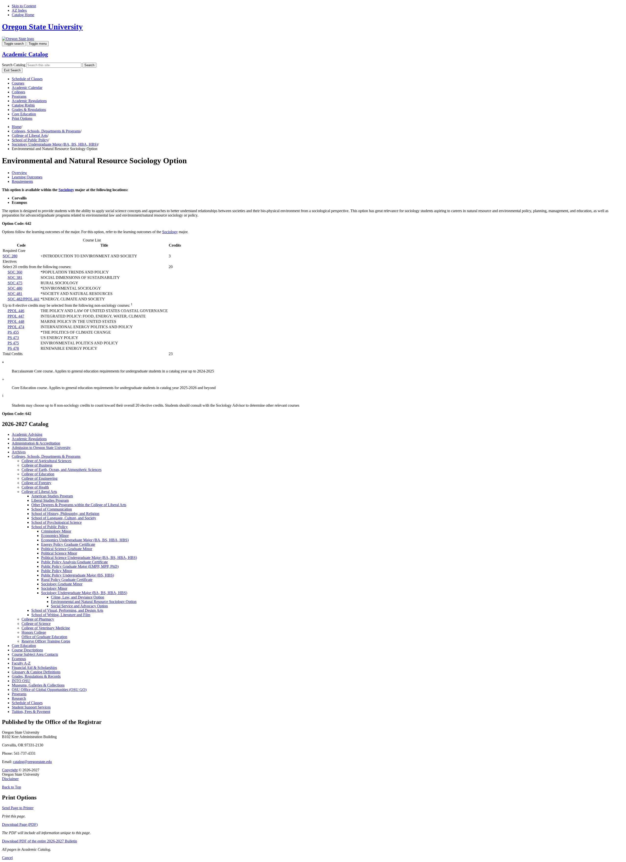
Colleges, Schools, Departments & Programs (46, 131)
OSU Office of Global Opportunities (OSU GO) (49, 689)
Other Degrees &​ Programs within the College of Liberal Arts (78, 505)
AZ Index (19, 10)
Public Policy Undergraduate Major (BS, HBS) (77, 575)
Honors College (34, 632)
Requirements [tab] (22, 181)
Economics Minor (55, 536)
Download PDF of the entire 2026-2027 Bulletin (39, 841)
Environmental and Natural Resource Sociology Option (93, 602)
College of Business (37, 465)
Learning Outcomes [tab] (27, 177)
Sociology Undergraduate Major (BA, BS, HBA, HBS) (55, 144)
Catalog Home (23, 15)
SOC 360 (15, 272)
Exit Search (12, 70)
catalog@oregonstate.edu (32, 762)
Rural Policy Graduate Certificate (66, 580)
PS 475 (13, 343)
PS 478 (13, 348)
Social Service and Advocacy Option (79, 606)
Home (16, 127)
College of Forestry (36, 483)
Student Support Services (31, 707)
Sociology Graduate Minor (61, 584)
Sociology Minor (54, 588)
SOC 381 (15, 277)
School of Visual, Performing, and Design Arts (67, 610)
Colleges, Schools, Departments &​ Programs (46, 456)
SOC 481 (15, 294)
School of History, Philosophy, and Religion (65, 514)
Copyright (10, 770)
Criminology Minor (56, 531)
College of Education (38, 474)
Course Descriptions (27, 650)
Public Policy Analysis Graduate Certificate (74, 562)
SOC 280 (10, 256)
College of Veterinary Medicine (46, 628)
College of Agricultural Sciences (46, 461)
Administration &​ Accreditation (36, 443)
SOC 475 (15, 283)
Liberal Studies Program (50, 500)
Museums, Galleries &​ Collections (38, 685)
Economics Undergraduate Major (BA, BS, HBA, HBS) (85, 540)
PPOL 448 (16, 321)
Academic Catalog (25, 54)
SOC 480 (15, 288)
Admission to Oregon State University (41, 448)
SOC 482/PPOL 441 (24, 299)
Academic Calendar (27, 88)
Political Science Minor (59, 553)
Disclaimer (10, 779)
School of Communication (51, 509)
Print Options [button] (22, 118)
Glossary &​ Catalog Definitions (36, 672)
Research (19, 698)
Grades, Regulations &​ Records (36, 676)
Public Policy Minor (56, 571)
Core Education (24, 114)
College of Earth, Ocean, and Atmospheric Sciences (61, 470)
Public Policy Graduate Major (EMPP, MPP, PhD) (80, 566)
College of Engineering (39, 478)
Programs (19, 96)
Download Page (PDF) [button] (20, 824)
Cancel (7, 858)
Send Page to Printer (18, 808)
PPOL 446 (16, 311)
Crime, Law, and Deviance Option (77, 597)
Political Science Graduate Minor (66, 549)
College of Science (36, 624)
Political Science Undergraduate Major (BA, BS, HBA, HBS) (89, 558)
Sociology (66, 190)
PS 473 (13, 338)
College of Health (35, 487)
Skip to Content (24, 6)
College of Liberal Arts (29, 135)
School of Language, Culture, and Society (63, 518)
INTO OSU (21, 681)
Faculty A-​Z (21, 663)
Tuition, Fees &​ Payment (31, 711)
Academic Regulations (29, 101)
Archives (19, 452)
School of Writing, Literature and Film (60, 615)
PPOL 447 (16, 316)
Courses (18, 83)
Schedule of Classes (27, 79)
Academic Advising (27, 434)
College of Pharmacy (38, 619)
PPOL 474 (16, 327)
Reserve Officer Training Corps (46, 641)
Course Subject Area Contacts (35, 654)
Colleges (18, 92)
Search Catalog (13, 65)
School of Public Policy (30, 140)
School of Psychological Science (56, 522)
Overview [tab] (19, 173)
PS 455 (13, 332)
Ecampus (19, 659)
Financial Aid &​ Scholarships (34, 668)
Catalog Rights (23, 105)
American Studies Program (52, 496)
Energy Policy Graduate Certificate (68, 544)
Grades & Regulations (29, 110)
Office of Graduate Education (44, 637)
